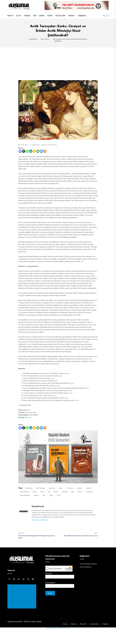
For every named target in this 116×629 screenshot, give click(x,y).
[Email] (37, 151)
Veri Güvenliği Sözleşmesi (88, 564)
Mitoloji (55, 144)
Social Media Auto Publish (51, 628)
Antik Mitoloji (28, 488)
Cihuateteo (70, 488)
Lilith (72, 491)
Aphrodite (52, 488)
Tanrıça (51, 495)
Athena (61, 488)
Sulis (44, 495)
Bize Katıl (83, 624)
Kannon (56, 491)
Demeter (88, 488)
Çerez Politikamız (85, 567)
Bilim (34, 16)
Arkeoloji (10, 16)
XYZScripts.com (66, 628)
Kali (49, 491)
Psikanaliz (27, 16)
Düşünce (41, 16)
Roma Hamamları (25, 495)
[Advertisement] (58, 61)
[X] (23, 151)
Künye (65, 624)
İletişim (73, 624)
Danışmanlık (82, 16)
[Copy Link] (34, 151)
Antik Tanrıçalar (40, 488)
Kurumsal (71, 16)
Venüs (58, 495)
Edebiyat (50, 16)
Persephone (89, 491)
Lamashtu (64, 491)
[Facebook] (20, 151)
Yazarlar (105, 624)
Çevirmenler (94, 624)
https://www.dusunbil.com (40, 520)
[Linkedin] (30, 151)
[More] (44, 151)
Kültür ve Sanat (60, 16)
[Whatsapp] (27, 151)
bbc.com (28, 417)
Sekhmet (36, 495)
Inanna (42, 491)
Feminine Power (24, 491)
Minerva (80, 491)
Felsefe (18, 16)
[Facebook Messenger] (41, 151)
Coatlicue (79, 488)
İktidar (35, 491)
